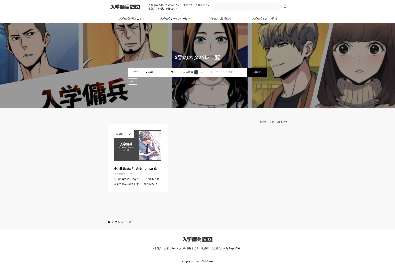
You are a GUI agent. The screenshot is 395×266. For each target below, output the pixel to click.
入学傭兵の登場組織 (220, 18)
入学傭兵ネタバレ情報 (264, 18)
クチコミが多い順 (278, 121)
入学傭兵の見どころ (130, 18)
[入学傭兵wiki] (125, 7)
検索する (257, 72)
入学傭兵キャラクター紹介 (175, 18)
